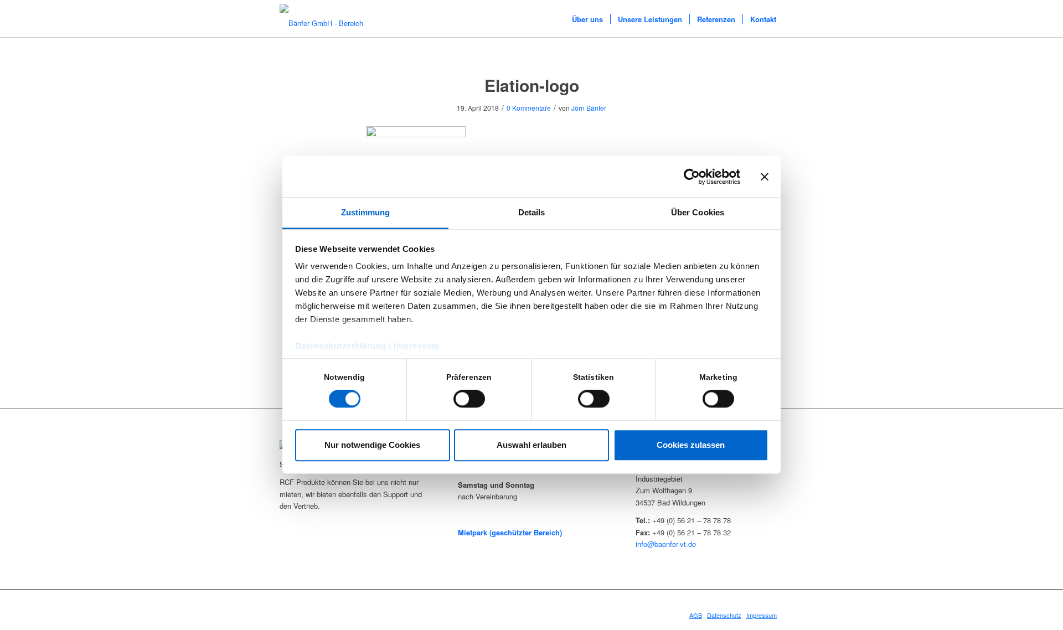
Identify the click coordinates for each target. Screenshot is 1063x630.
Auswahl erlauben (531, 445)
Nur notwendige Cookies (372, 445)
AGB (695, 615)
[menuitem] (587, 19)
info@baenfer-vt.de (666, 544)
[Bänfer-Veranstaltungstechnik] (332, 19)
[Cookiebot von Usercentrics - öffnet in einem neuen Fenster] (691, 176)
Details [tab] (531, 212)
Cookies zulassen (691, 445)
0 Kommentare (529, 107)
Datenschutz (724, 615)
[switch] (469, 399)
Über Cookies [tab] (697, 212)
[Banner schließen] (764, 176)
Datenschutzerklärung (340, 345)
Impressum (417, 345)
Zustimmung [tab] (365, 212)
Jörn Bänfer (588, 107)
